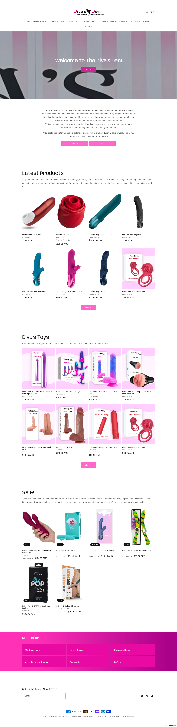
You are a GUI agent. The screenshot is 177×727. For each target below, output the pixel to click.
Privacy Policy (76, 650)
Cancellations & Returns (36, 662)
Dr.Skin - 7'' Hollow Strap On (67, 606)
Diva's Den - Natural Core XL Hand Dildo (36, 448)
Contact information (127, 716)
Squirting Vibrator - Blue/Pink (102, 550)
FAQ (102, 143)
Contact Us (75, 143)
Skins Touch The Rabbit (65, 550)
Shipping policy (114, 716)
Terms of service (101, 716)
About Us (88, 69)
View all (88, 307)
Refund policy (76, 716)
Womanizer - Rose (63, 235)
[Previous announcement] (63, 2)
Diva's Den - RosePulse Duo (133, 292)
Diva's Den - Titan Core (65, 447)
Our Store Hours (32, 650)
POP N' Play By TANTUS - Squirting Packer (36, 607)
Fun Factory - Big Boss (131, 235)
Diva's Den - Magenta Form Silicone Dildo (103, 393)
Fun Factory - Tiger (97, 292)
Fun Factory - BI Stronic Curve (35, 292)
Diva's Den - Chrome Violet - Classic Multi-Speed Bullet (37, 393)
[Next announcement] (114, 2)
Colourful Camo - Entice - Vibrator (137, 550)
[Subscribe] (63, 696)
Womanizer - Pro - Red (31, 235)
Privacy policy (88, 716)
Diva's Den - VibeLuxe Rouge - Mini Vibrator (103, 448)
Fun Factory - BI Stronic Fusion (69, 292)
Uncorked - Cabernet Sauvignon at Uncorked (37, 551)
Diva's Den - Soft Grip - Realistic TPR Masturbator (137, 393)
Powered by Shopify (62, 716)
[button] (25, 12)
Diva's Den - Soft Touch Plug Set (69, 392)
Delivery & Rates (122, 650)
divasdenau (52, 716)
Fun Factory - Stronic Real (100, 235)
